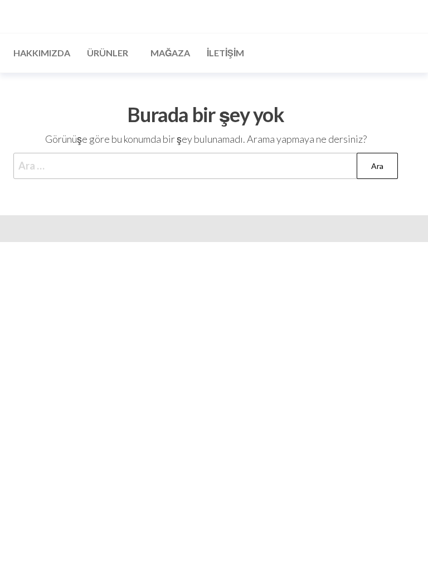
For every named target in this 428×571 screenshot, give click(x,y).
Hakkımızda (41, 52)
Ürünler (107, 52)
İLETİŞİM (225, 52)
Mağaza (170, 52)
